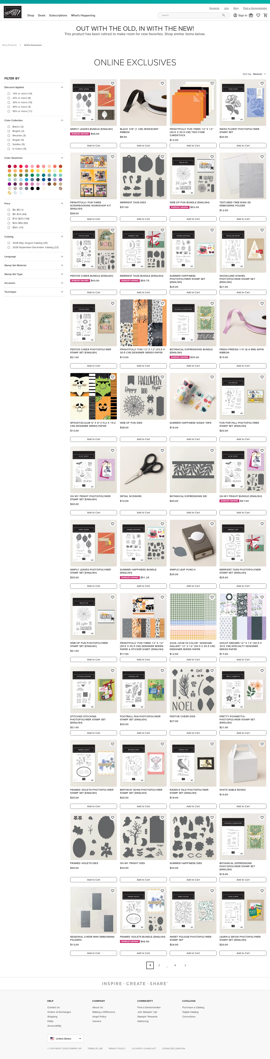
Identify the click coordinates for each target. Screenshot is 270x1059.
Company (98, 1000)
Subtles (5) (18, 144)
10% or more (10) (22, 93)
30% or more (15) (22, 102)
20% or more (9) (21, 97)
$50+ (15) (17, 227)
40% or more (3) (21, 106)
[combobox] (193, 15)
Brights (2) (18, 131)
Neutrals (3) (19, 135)
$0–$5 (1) (18, 209)
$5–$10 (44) (19, 214)
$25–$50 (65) (20, 222)
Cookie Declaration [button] (173, 1048)
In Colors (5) (19, 148)
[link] (258, 15)
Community (145, 1000)
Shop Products (9, 45)
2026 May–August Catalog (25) (30, 242)
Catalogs (188, 1000)
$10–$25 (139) (20, 218)
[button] (251, 15)
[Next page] (185, 965)
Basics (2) (18, 126)
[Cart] (265, 15)
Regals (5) (18, 139)
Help (50, 1000)
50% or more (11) (22, 111)
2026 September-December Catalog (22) (35, 247)
